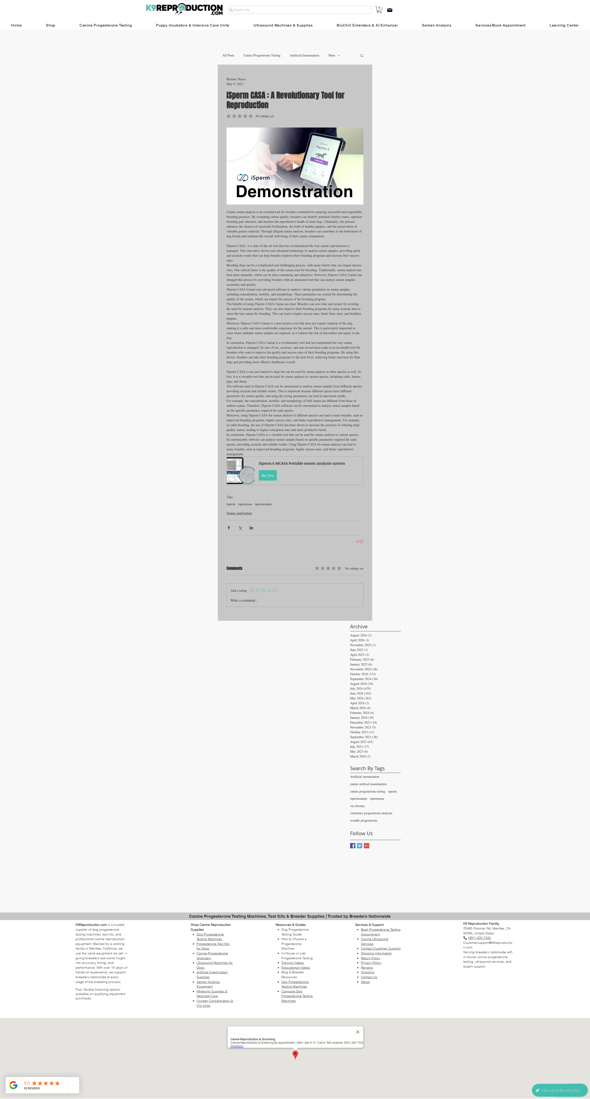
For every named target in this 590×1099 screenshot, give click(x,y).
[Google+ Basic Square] (366, 845)
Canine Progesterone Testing (261, 55)
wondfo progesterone (363, 820)
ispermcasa (245, 504)
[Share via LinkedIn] (251, 528)
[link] (379, 9)
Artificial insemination (364, 776)
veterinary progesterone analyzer (371, 813)
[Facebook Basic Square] (352, 845)
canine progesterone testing (367, 791)
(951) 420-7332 (479, 938)
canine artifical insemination (368, 784)
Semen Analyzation (239, 513)
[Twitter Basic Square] (359, 845)
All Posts (228, 55)
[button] (362, 55)
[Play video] (295, 166)
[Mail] (390, 10)
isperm (231, 504)
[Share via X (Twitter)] (240, 528)
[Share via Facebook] (229, 528)
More (331, 55)
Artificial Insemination (304, 55)
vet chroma (357, 806)
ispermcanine (263, 504)
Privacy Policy (371, 963)
